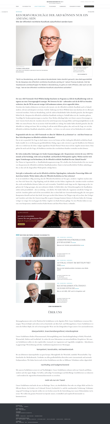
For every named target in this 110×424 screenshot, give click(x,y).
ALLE (17, 406)
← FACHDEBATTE (4, 11)
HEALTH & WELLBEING (51, 419)
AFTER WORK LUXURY (41, 419)
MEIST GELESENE (22, 409)
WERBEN (82, 1)
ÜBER (17, 6)
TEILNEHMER (52, 6)
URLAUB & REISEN (59, 419)
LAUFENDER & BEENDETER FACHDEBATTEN (24, 412)
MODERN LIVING (67, 419)
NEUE (17, 409)
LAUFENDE (21, 406)
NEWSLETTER (88, 1)
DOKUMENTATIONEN (75, 6)
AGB (26, 422)
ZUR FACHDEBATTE (82, 74)
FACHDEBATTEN (26, 6)
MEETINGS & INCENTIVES (31, 419)
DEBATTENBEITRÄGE (40, 6)
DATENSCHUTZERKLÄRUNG (33, 422)
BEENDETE (26, 406)
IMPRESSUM (21, 422)
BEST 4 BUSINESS (22, 419)
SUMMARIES (63, 6)
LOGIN (92, 1)
